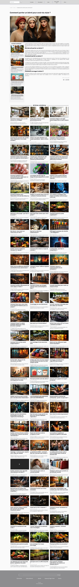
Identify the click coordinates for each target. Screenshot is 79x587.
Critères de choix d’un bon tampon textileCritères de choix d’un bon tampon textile (39, 361)
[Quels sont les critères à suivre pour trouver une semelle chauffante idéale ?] (19, 500)
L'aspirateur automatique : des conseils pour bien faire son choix (59, 489)
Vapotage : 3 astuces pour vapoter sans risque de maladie (19, 452)
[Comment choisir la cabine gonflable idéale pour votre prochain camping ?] (19, 316)
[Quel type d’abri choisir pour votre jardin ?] (39, 206)
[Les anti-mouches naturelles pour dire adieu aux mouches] (59, 297)
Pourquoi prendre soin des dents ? (17, 81)
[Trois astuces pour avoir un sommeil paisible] (39, 464)
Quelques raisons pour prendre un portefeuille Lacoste (59, 471)
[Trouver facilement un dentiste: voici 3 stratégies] (39, 519)
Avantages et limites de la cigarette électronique (57, 360)
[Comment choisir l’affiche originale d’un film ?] (39, 259)
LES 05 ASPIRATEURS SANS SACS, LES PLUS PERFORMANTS (39, 397)
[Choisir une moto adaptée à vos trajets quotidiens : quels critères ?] (39, 130)
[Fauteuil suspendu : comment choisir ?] (59, 519)
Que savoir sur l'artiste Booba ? (38, 323)
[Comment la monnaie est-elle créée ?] (19, 519)
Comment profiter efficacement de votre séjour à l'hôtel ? (19, 286)
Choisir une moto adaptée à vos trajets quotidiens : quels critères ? (39, 139)
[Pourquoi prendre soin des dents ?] (17, 77)
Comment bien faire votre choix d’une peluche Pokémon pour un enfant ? (19, 306)
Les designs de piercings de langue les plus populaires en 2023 (39, 176)
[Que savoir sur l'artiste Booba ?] (39, 316)
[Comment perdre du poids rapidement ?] (59, 206)
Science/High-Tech (56, 2)
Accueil (11, 7)
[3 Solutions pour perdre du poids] (19, 537)
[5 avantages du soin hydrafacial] (39, 297)
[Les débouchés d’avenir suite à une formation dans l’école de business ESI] (59, 445)
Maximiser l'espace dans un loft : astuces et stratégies (19, 119)
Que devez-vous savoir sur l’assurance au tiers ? (17, 232)
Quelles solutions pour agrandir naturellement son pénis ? (18, 471)
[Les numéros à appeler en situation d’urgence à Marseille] (59, 426)
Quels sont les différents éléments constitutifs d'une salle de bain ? (19, 267)
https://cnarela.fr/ (49, 52)
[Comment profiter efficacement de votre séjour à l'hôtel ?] (19, 278)
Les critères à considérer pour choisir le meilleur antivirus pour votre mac (58, 196)
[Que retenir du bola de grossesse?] (59, 407)
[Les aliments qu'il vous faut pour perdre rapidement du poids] (19, 554)
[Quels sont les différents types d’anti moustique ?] (59, 335)
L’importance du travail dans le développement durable (18, 379)
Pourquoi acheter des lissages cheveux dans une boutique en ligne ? (38, 287)
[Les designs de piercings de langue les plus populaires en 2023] (39, 168)
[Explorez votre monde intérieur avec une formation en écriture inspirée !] (59, 168)
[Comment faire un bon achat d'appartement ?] (19, 335)
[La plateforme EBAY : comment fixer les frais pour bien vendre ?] (39, 445)
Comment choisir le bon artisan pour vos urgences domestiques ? (19, 157)
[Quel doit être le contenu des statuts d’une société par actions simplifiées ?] (19, 481)
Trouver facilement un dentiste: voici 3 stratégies (38, 527)
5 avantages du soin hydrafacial (38, 304)
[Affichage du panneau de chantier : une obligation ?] (59, 224)
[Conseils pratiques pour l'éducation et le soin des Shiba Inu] (19, 187)
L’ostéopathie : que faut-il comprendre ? (57, 249)
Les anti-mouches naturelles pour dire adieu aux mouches (59, 305)
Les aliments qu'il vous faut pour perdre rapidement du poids (19, 562)
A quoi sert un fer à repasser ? (38, 507)
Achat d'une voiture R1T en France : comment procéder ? (59, 324)
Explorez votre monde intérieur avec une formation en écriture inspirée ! (58, 177)
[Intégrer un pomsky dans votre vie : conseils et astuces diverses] (39, 187)
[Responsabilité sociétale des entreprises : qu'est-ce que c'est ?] (59, 389)
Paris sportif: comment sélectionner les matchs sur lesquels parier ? (57, 563)
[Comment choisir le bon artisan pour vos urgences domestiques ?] (19, 149)
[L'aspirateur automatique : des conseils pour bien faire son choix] (59, 481)
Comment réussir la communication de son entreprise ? (56, 268)
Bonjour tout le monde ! (15, 53)
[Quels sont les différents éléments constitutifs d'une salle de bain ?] (19, 259)
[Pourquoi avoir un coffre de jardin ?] (39, 554)
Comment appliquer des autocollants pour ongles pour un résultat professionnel (19, 177)
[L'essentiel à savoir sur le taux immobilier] (39, 481)
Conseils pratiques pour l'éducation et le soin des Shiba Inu (19, 195)
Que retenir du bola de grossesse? (59, 414)
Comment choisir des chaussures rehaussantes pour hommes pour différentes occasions (59, 158)
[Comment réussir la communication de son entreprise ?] (59, 259)
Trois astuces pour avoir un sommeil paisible (37, 471)
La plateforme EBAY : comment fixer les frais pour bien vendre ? (39, 452)
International (40, 2)
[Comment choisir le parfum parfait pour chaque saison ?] (59, 130)
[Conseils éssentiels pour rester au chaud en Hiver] (59, 278)
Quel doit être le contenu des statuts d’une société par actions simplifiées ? (19, 490)
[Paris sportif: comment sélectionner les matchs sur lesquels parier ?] (59, 554)
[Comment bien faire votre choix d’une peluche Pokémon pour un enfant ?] (19, 297)
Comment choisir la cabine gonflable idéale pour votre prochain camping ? (17, 325)
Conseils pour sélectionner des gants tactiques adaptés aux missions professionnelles (38, 158)
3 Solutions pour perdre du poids (19, 544)
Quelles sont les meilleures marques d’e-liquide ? (17, 249)
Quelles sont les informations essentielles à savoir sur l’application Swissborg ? (18, 415)
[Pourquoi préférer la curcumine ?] (59, 537)
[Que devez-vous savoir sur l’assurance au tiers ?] (19, 224)
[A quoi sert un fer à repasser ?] (39, 500)
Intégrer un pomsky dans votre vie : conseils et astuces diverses (39, 195)
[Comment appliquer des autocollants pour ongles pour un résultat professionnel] (19, 168)
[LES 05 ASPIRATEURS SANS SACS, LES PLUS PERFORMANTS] (39, 389)
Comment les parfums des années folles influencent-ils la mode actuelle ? (19, 139)
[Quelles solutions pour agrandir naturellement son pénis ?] (19, 464)
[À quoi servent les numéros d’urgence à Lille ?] (39, 426)
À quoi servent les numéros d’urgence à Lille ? (37, 433)
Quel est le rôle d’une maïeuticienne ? (35, 232)
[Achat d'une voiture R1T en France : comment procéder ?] (59, 316)
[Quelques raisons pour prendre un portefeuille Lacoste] (59, 464)
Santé (48, 2)
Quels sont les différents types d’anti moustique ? (58, 343)
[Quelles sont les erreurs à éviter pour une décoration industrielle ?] (17, 90)
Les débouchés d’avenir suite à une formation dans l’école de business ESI (58, 453)
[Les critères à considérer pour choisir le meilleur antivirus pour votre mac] (59, 187)
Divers (65, 2)
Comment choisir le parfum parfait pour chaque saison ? (57, 138)
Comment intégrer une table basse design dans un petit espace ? (59, 120)
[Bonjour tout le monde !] (17, 49)
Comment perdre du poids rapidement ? (57, 214)
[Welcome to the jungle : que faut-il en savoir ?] (19, 206)
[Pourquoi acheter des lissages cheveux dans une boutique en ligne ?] (39, 278)
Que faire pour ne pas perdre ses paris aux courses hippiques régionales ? (39, 415)
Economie (31, 2)
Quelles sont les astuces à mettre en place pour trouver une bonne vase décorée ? (17, 67)
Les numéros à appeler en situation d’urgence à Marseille (58, 433)
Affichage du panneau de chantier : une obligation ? (59, 232)
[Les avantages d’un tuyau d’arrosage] (39, 537)
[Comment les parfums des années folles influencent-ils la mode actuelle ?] (19, 130)
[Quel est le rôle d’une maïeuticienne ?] (39, 224)
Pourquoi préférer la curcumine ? (59, 544)
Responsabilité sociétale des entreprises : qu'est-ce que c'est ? (59, 397)
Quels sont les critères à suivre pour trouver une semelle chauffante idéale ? (18, 509)
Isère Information (39, 583)
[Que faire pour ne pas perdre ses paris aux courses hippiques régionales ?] (39, 407)
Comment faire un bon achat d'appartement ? (18, 343)
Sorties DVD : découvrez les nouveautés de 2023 (17, 360)
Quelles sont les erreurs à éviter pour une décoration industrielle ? (17, 95)
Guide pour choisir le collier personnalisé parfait (37, 119)
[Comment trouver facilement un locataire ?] (59, 500)
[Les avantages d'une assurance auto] (39, 335)
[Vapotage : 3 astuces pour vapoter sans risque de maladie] (19, 445)
